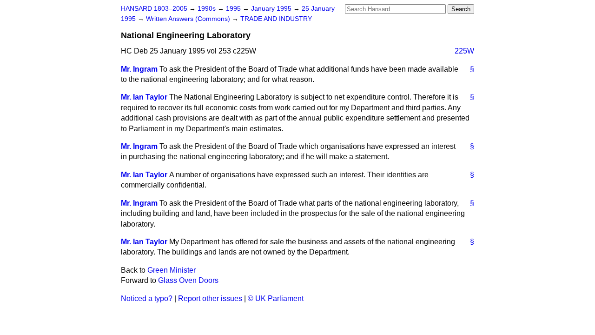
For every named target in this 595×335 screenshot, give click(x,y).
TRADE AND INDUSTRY (276, 18)
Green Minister (171, 270)
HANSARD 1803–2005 (154, 8)
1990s (208, 8)
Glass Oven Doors (188, 280)
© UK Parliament (276, 298)
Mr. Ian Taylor (144, 97)
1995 (234, 8)
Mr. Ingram (139, 69)
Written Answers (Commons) (189, 18)
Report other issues (210, 298)
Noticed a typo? (146, 298)
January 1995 (272, 8)
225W (464, 51)
